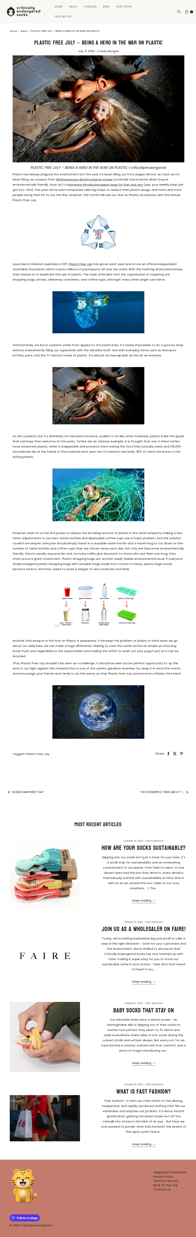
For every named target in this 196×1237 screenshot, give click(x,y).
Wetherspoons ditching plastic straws (84, 179)
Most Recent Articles (97, 824)
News (24, 31)
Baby (106, 6)
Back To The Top (166, 1185)
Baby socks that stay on (143, 1010)
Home (59, 6)
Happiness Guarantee (170, 1172)
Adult (73, 6)
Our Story (124, 6)
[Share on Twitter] (175, 753)
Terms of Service (166, 1181)
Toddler (90, 6)
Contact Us (162, 1189)
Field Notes (63, 16)
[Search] (179, 12)
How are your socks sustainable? (144, 848)
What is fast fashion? (143, 1091)
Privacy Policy (163, 1177)
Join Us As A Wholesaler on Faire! (143, 929)
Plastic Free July (80, 264)
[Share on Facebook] (168, 753)
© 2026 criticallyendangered (30, 1225)
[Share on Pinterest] (181, 753)
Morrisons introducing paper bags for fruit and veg (105, 185)
